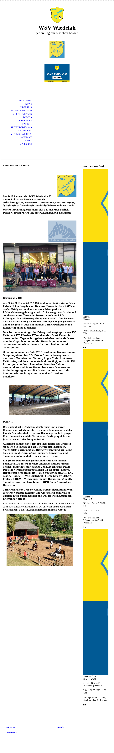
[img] (57, 15)
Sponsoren (25, 130)
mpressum (11, 727)
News (28, 104)
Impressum (25, 144)
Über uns (26, 107)
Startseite (25, 100)
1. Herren (24, 120)
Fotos (26, 117)
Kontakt (26, 137)
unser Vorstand (21, 110)
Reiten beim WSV (20, 127)
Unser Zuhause (22, 114)
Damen (26, 124)
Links (28, 140)
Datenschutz (11, 732)
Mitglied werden (21, 134)
